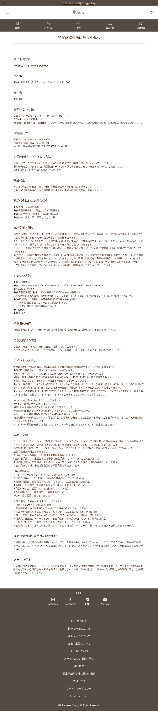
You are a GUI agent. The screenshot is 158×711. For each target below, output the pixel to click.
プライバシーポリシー (79, 688)
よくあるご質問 (79, 651)
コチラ (41, 302)
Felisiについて (79, 621)
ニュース (110, 27)
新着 (17, 27)
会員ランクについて (79, 636)
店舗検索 (140, 27)
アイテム (48, 27)
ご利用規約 (79, 681)
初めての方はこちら (79, 628)
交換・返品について (79, 643)
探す (79, 27)
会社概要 (79, 666)
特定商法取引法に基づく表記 (79, 673)
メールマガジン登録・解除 (79, 658)
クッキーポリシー (79, 696)
